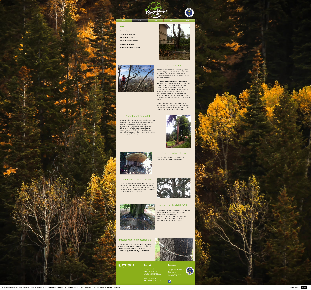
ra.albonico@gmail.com (175, 274)
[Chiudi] (309, 287)
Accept (304, 287)
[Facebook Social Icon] (169, 281)
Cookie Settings (295, 287)
